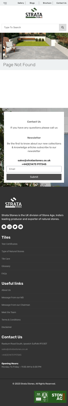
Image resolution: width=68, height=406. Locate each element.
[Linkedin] (20, 226)
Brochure (47, 3)
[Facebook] (4, 226)
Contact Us (61, 3)
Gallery (21, 3)
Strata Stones (27, 383)
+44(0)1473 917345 (34, 164)
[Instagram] (9, 226)
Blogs (32, 3)
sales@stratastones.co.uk (15, 349)
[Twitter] (15, 226)
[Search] (62, 27)
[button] (5, 3)
